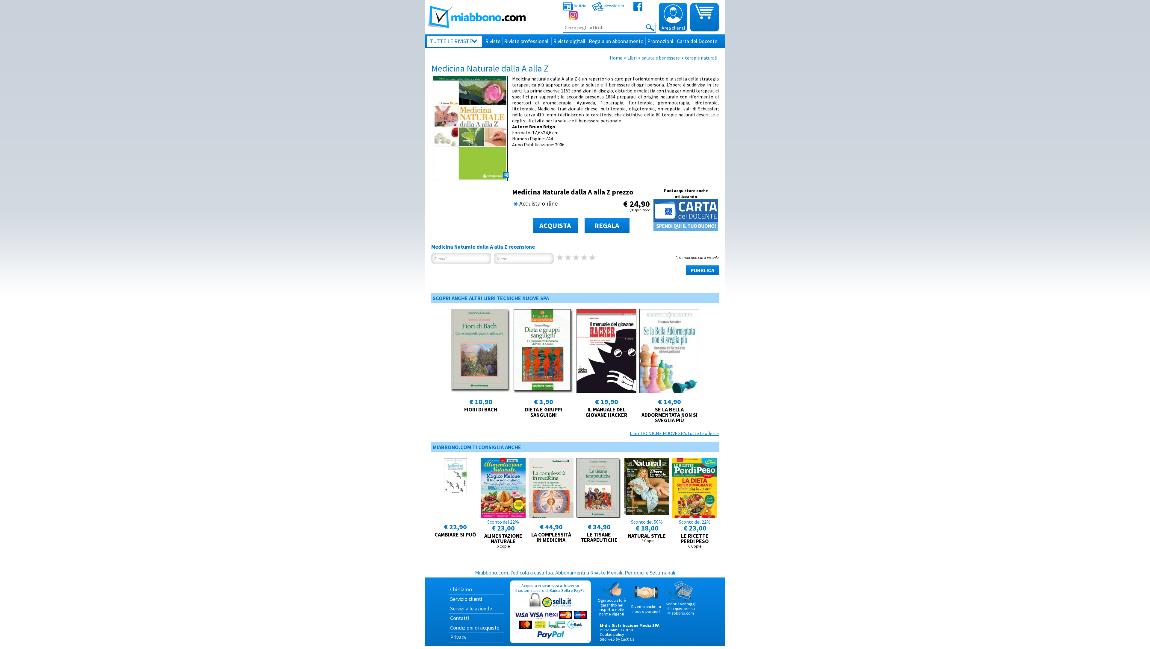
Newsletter (613, 5)
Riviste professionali (527, 41)
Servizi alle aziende (471, 608)
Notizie (579, 5)
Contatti (459, 618)
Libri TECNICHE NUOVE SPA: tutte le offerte (674, 433)
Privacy (458, 637)
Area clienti (673, 28)
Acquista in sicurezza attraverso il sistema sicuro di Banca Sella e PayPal (550, 588)
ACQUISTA (555, 225)
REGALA (606, 225)
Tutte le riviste (451, 41)
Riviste (492, 41)
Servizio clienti (466, 598)
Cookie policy (612, 634)
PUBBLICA (702, 270)
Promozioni (660, 41)
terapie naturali (701, 58)
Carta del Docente (697, 41)
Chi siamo (461, 589)
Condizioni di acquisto (475, 627)
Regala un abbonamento (616, 41)
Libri (632, 58)
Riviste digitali (569, 41)
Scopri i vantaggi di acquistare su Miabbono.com (681, 608)
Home (616, 58)
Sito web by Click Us (617, 639)
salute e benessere (661, 58)
